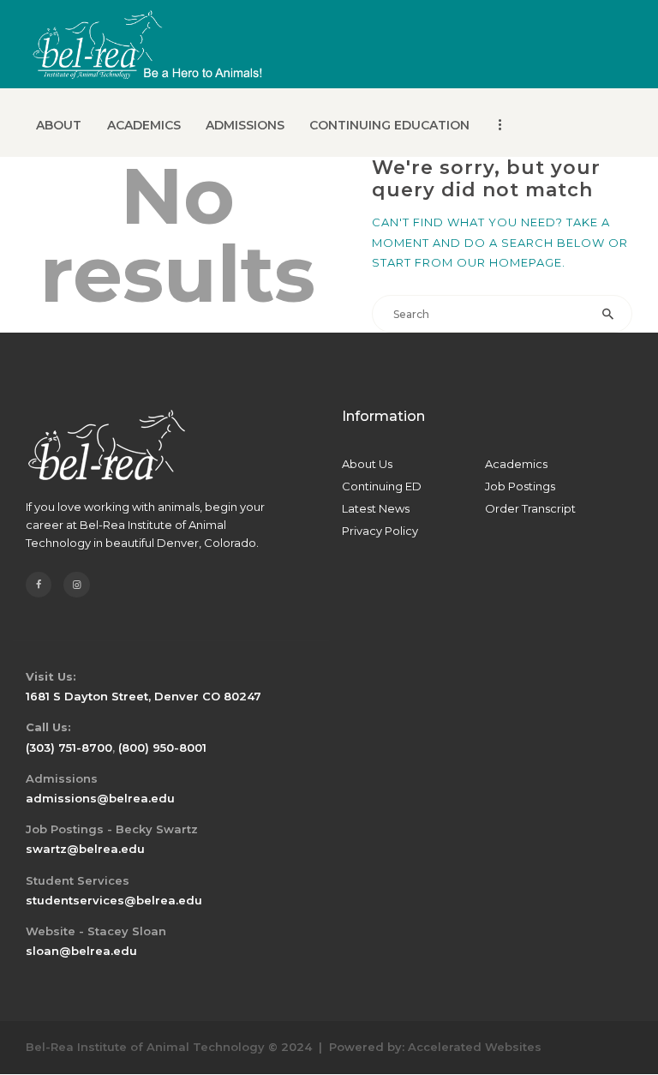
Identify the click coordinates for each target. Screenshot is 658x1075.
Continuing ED (382, 486)
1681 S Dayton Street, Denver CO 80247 (143, 696)
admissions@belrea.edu (100, 798)
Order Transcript (530, 508)
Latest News (376, 508)
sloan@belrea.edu (81, 951)
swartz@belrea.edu (85, 849)
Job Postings (520, 486)
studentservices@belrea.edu (114, 900)
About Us (367, 464)
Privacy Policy (380, 531)
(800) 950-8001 (162, 747)
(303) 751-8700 (69, 747)
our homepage (509, 262)
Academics (516, 464)
